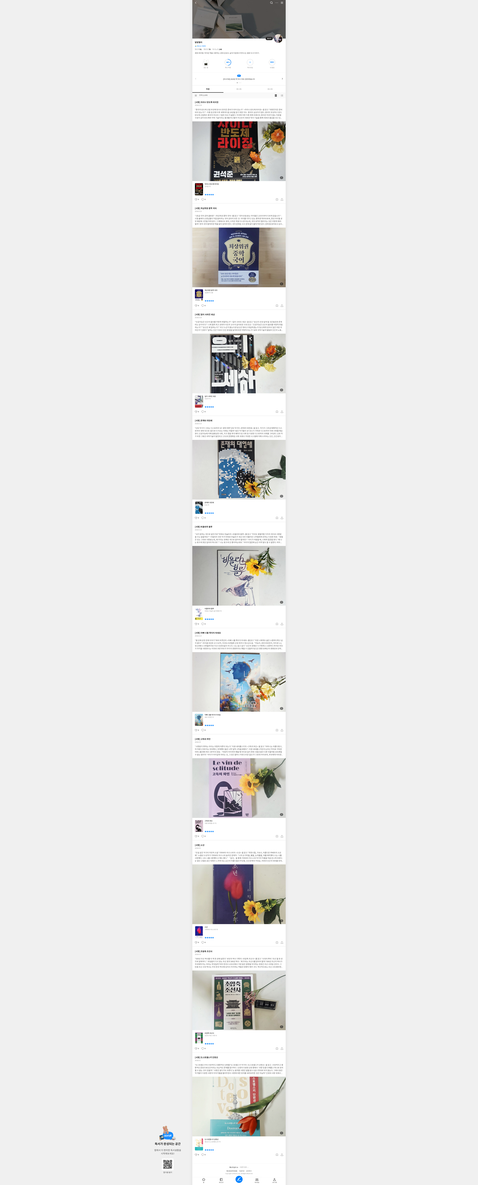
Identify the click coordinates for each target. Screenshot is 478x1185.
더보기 (276, 2)
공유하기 (282, 199)
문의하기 (249, 1171)
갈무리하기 (277, 199)
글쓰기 (239, 1179)
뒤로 (196, 2)
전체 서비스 (282, 2)
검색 (271, 2)
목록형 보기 (282, 95)
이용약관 (241, 1171)
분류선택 (196, 95)
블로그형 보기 (276, 95)
